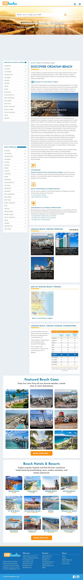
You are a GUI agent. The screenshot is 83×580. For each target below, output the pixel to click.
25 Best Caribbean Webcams (31, 558)
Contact (64, 558)
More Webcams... (41, 453)
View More (73, 230)
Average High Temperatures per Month (44, 216)
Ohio (15, 206)
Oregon (15, 208)
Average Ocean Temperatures (41, 220)
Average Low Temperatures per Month (44, 218)
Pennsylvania (15, 211)
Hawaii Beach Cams (28, 562)
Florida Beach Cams (28, 560)
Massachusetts (15, 95)
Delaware (15, 77)
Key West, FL (46, 560)
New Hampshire (15, 98)
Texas (15, 115)
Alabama (15, 69)
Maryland (15, 92)
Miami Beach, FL (46, 558)
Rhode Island (15, 109)
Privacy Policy (66, 564)
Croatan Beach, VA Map (39, 195)
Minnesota (15, 188)
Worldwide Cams (27, 567)
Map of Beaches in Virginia (40, 197)
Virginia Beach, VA (47, 564)
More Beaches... (41, 537)
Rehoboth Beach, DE (48, 566)
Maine (15, 89)
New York (15, 103)
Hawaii (15, 86)
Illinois (15, 171)
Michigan (15, 185)
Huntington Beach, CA (48, 562)
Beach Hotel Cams (28, 564)
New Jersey (15, 101)
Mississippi (15, 191)
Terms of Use (65, 562)
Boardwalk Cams (27, 566)
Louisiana (15, 174)
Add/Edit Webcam (67, 560)
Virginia (15, 118)
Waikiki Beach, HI (47, 556)
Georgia (15, 83)
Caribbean (15, 66)
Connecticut (15, 74)
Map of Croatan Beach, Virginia (42, 318)
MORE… (44, 567)
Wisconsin (15, 229)
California (15, 71)
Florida (15, 80)
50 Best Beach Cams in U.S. (30, 556)
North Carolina (15, 106)
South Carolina (15, 112)
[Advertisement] (41, 47)
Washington (15, 226)
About (63, 556)
